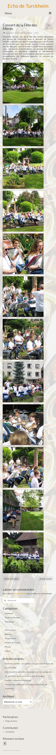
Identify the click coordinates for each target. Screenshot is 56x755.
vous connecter (19, 593)
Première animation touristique (18, 680)
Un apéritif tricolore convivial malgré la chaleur (24, 676)
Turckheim (9, 732)
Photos (29, 33)
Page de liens (11, 721)
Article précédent (11, 579)
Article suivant (46, 579)
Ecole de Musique (21, 33)
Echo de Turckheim (28, 6)
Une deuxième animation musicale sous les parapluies (28, 672)
